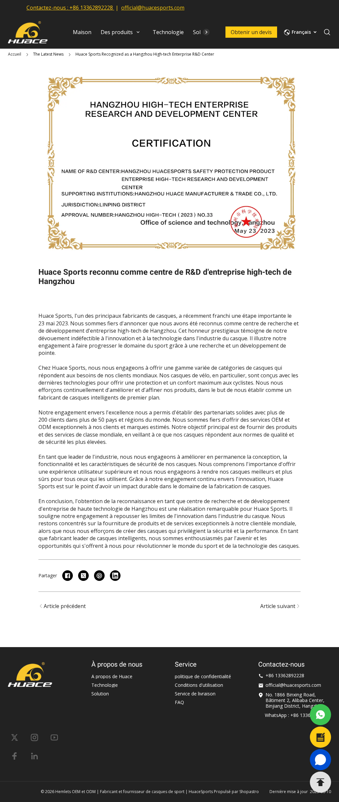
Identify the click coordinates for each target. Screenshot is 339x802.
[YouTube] (54, 737)
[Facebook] (14, 756)
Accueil (14, 54)
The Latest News (48, 54)
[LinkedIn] (34, 756)
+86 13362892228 (91, 7)
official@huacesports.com (152, 7)
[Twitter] (14, 737)
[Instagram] (34, 737)
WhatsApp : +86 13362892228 (297, 715)
